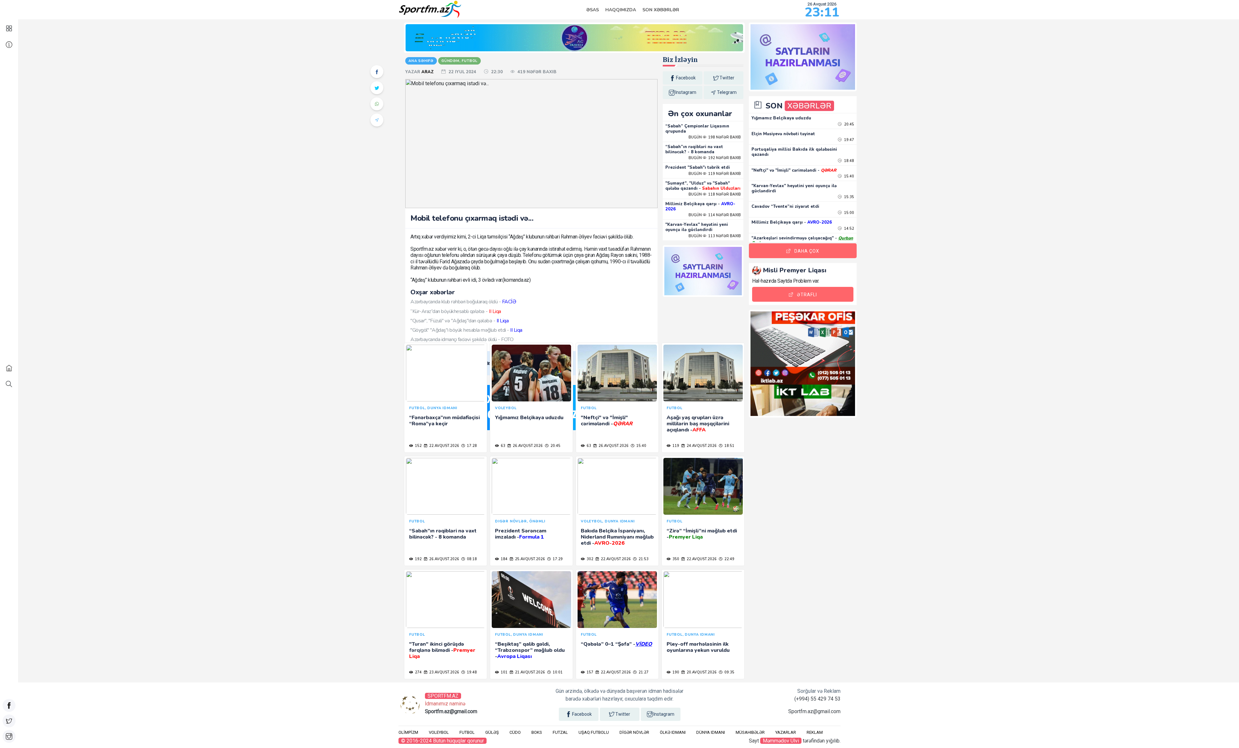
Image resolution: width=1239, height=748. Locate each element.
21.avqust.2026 (529, 672)
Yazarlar (785, 732)
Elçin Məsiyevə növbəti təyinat (783, 134)
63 (502, 445)
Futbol (467, 732)
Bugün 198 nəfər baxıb (715, 137)
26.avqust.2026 (527, 445)
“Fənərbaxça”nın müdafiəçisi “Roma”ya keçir (444, 420)
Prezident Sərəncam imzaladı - (520, 534)
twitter (727, 77)
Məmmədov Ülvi (781, 741)
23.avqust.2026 (443, 672)
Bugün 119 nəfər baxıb (715, 173)
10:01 (557, 672)
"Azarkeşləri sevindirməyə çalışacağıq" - (802, 240)
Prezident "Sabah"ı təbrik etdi (697, 167)
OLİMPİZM (408, 732)
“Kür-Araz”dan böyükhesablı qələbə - (455, 311)
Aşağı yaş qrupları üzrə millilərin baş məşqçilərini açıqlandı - (698, 423)
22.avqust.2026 (443, 445)
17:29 (557, 559)
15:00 (848, 212)
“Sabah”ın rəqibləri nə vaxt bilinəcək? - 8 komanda (694, 149)
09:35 (728, 672)
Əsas (592, 10)
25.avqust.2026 (529, 559)
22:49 (728, 559)
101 (504, 672)
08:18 (471, 559)
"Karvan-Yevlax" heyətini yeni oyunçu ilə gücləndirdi (696, 227)
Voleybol (439, 732)
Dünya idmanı (710, 732)
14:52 (848, 228)
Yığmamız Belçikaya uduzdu (529, 417)
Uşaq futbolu (594, 732)
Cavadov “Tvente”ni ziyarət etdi (785, 206)
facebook (686, 77)
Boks (536, 732)
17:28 (471, 445)
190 (675, 672)
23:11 (822, 12)
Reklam (815, 732)
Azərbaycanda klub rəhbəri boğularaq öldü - (463, 301)
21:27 (643, 672)
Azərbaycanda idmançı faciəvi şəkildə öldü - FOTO (461, 339)
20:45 (554, 445)
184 (504, 559)
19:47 (848, 139)
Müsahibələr (750, 732)
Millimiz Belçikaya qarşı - (700, 206)
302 (589, 559)
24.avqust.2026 (701, 445)
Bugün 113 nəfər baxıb (715, 236)
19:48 (471, 672)
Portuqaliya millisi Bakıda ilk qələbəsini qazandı (794, 152)
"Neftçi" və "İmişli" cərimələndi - (606, 420)
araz (428, 72)
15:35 (848, 197)
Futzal (560, 732)
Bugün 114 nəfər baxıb (715, 215)
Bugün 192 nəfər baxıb (715, 158)
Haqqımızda (620, 10)
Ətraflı (807, 294)
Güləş (492, 732)
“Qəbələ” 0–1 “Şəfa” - (616, 644)
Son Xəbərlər (660, 10)
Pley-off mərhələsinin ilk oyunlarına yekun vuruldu (698, 647)
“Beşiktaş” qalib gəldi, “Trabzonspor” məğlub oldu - (530, 650)
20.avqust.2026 (701, 672)
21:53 (643, 559)
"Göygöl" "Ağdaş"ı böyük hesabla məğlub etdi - (466, 330)
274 (418, 672)
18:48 (848, 160)
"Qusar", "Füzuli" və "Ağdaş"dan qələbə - (459, 320)
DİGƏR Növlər (634, 732)
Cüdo (515, 732)
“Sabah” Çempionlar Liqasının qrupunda (697, 128)
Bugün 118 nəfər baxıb (715, 194)
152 (418, 445)
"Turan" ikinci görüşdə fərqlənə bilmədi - (442, 650)
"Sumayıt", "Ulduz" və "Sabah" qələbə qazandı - (702, 185)
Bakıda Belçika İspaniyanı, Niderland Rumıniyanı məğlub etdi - (617, 537)
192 (418, 559)
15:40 (640, 445)
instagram (685, 92)
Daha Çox (806, 251)
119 (675, 445)
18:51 (728, 445)
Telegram (727, 92)
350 (675, 559)
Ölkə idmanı (673, 732)
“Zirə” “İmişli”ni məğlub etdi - (702, 534)
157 (589, 672)
